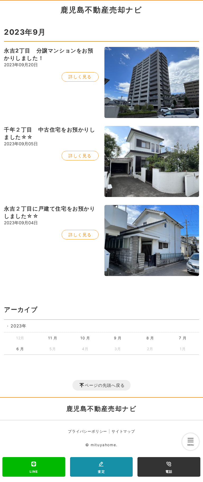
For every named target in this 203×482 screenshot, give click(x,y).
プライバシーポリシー (87, 431)
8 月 (150, 338)
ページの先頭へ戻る (104, 385)
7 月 (182, 338)
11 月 (52, 338)
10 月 (85, 338)
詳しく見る (80, 76)
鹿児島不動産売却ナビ (101, 9)
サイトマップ (123, 431)
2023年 (18, 325)
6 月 (20, 349)
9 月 (118, 338)
